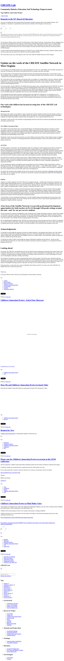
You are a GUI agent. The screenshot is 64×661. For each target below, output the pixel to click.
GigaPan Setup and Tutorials (14, 634)
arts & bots (6, 587)
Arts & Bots (10, 613)
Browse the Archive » (6, 576)
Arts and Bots (7, 286)
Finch (8, 619)
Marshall (51, 171)
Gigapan (9, 659)
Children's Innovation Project (11, 372)
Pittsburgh (6, 442)
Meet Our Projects (8, 558)
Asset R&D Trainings (12, 642)
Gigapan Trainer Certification (14, 641)
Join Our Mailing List (12, 607)
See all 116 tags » (8, 597)
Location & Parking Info (13, 648)
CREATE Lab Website (9, 556)
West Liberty (58, 171)
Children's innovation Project (11, 285)
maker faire (6, 546)
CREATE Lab (8, 5)
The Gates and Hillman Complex (15, 650)
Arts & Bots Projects (12, 632)
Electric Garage (7, 593)
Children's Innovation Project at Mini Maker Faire (21, 503)
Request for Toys (7, 430)
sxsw (5, 486)
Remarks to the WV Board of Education (17, 19)
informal (6, 539)
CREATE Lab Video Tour (10, 562)
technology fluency (8, 444)
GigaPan (6, 287)
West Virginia (7, 282)
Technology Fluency (9, 289)
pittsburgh (6, 586)
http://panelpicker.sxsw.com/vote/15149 (10, 472)
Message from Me (8, 283)
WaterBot (9, 625)
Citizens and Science (9, 561)
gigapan (6, 583)
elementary (6, 447)
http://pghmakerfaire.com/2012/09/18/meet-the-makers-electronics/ (17, 517)
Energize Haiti (10, 618)
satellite (5, 280)
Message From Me (11, 623)
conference (6, 488)
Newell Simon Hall (11, 651)
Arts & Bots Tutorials (12, 631)
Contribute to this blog (12, 603)
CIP (5, 374)
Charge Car (10, 615)
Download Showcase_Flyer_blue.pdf (7, 366)
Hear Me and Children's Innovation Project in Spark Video (24, 385)
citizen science (7, 590)
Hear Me (9, 622)
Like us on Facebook (12, 605)
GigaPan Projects (11, 635)
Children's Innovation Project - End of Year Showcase (22, 300)
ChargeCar (6, 596)
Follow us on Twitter (12, 606)
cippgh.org (3, 480)
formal (5, 489)
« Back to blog (4, 15)
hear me (6, 419)
